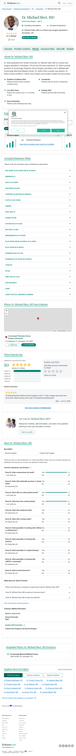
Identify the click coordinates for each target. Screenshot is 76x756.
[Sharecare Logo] (14, 3)
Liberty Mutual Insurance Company (19, 294)
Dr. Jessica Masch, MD (48, 692)
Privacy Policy (37, 123)
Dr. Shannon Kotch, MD (54, 688)
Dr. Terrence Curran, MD (33, 688)
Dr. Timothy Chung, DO (34, 680)
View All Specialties (65, 669)
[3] (53, 371)
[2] (49, 371)
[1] (45, 371)
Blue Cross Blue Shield (14, 247)
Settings (18, 130)
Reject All (44, 130)
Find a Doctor (6, 9)
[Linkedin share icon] (66, 746)
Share (13, 40)
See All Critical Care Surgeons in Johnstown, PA (19, 698)
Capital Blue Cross (13, 200)
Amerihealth (10, 176)
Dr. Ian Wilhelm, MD (31, 684)
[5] (61, 371)
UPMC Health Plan (12, 277)
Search (59, 3)
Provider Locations (22, 49)
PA (33, 9)
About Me (61, 49)
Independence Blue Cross (15, 235)
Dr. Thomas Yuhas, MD (12, 684)
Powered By (6, 706)
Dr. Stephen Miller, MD (54, 680)
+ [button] (6, 310)
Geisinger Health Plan (14, 253)
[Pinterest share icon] (72, 746)
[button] (30, 467)
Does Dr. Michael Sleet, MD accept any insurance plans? (25, 592)
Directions (13, 345)
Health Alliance (11, 182)
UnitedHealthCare (12, 188)
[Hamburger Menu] (5, 3)
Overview (8, 49)
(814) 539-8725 (29, 345)
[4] (57, 371)
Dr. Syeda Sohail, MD (49, 684)
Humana (8, 206)
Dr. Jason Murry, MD (11, 692)
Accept (58, 130)
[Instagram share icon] (63, 746)
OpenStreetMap (62, 331)
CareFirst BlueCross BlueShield (18, 194)
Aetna (7, 271)
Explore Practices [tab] (53, 675)
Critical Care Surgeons (22, 9)
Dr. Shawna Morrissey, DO (13, 680)
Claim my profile (27, 432)
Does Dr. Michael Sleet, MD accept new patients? (22, 597)
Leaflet (54, 331)
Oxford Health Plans (13, 224)
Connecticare (10, 218)
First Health (10, 212)
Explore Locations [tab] (33, 675)
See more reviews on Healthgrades (38, 408)
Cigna (7, 289)
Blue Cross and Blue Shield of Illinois (20, 241)
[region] (38, 122)
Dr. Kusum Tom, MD (29, 692)
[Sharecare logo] (24, 744)
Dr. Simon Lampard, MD (12, 688)
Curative (8, 265)
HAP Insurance (11, 283)
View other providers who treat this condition (36, 144)
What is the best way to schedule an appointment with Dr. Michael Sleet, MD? (32, 587)
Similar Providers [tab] (13, 675)
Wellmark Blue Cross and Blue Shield (20, 171)
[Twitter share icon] (69, 746)
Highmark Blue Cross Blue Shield (18, 259)
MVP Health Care (11, 230)
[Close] (65, 112)
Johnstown (39, 9)
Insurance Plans (48, 49)
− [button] (6, 313)
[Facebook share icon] (60, 746)
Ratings (35, 49)
